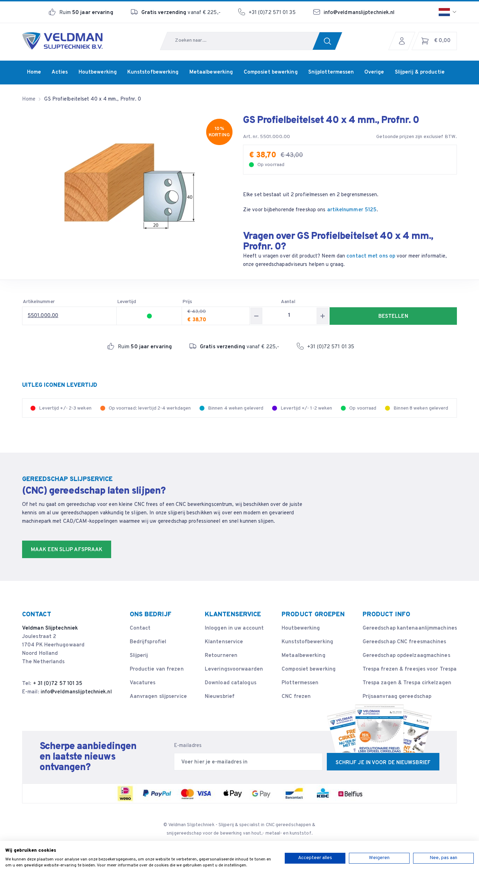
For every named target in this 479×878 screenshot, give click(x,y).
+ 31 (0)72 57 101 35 (58, 683)
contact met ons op (370, 256)
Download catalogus (230, 683)
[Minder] (256, 316)
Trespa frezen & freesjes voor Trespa (410, 669)
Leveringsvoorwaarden (234, 669)
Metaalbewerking (303, 655)
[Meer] (323, 316)
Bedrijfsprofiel (148, 642)
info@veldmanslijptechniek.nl (359, 12)
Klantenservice (224, 642)
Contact (140, 628)
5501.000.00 (43, 316)
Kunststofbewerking (307, 642)
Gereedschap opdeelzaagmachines (406, 655)
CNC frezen (296, 696)
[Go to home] (62, 41)
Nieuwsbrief (220, 696)
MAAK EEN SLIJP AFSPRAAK (66, 550)
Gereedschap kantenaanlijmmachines (410, 628)
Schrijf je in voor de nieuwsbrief (383, 763)
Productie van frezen (157, 669)
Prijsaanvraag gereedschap (397, 696)
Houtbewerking (301, 628)
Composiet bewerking (309, 669)
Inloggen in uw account (234, 628)
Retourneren (221, 655)
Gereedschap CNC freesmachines (404, 642)
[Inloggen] (403, 41)
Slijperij (139, 655)
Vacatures (143, 683)
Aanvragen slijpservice (158, 696)
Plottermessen (300, 683)
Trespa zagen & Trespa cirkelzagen (407, 683)
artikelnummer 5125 (352, 210)
